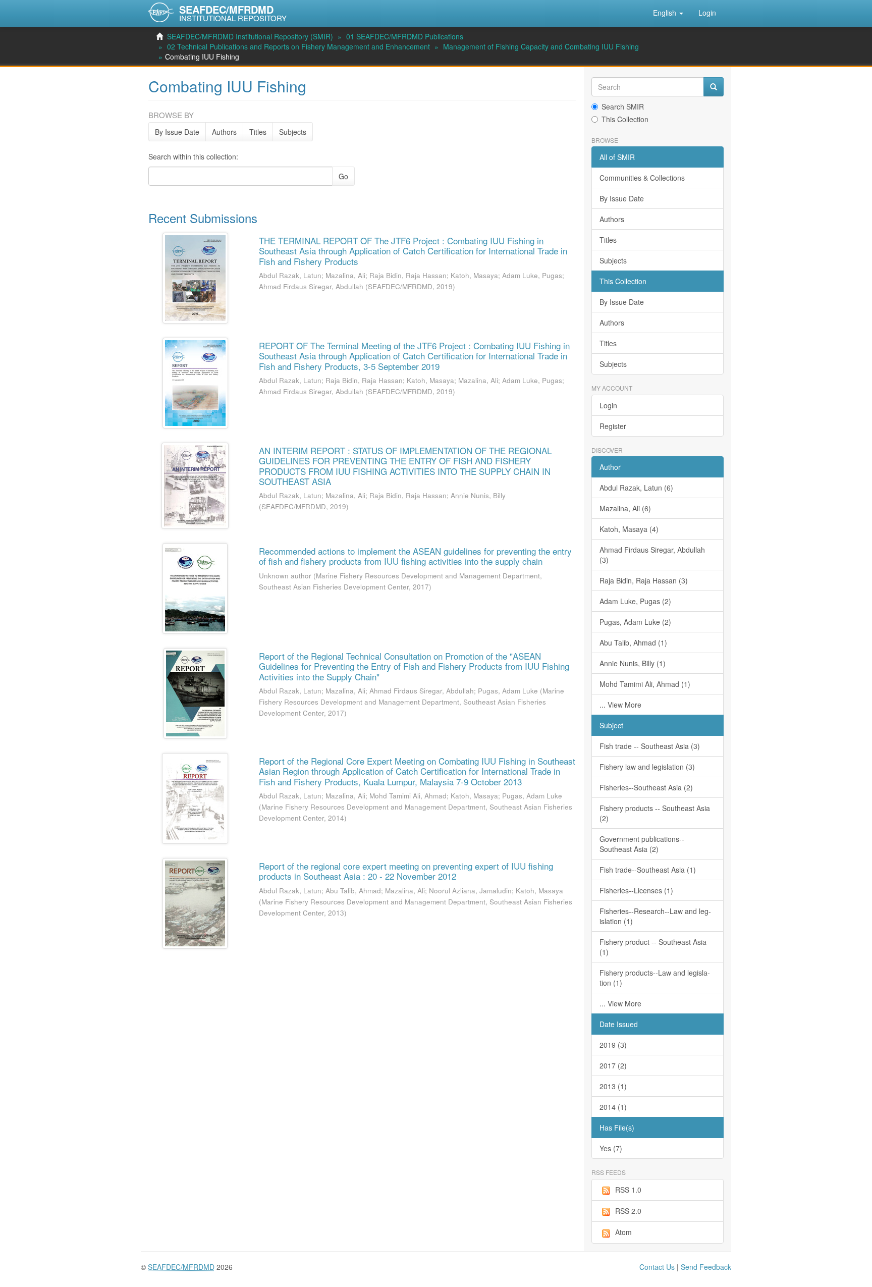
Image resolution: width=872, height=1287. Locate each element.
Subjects (292, 132)
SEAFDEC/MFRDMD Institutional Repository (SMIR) (250, 36)
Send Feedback (706, 1267)
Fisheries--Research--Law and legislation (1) (655, 916)
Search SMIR (623, 106)
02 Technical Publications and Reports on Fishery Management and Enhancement (298, 46)
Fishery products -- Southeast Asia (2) (655, 813)
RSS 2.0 (628, 1211)
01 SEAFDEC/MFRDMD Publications (404, 36)
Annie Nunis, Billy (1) (633, 663)
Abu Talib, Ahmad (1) (633, 642)
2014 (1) (613, 1107)
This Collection (625, 119)
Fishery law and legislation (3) (647, 767)
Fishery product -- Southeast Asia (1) (653, 947)
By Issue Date (177, 132)
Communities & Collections (642, 178)
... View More (620, 705)
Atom (623, 1232)
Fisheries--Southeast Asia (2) (646, 787)
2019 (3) (613, 1045)
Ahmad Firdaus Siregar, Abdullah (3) (652, 555)
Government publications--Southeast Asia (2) (642, 844)
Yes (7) (611, 1148)
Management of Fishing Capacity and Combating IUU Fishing (541, 46)
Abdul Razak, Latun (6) (636, 487)
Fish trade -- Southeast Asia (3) (650, 746)
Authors (224, 132)
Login (608, 405)
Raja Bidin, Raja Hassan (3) (644, 580)
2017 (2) (613, 1065)
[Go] (713, 86)
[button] (668, 12)
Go (343, 176)
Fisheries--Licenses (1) (636, 890)
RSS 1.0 (628, 1190)
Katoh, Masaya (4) (629, 529)
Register (613, 426)
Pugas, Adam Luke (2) (635, 622)
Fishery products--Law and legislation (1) (655, 978)
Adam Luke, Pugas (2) (635, 601)
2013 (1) (613, 1086)
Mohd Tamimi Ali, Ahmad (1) (645, 684)
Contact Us (657, 1267)
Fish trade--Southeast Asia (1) (648, 870)
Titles (257, 132)
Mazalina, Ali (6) (625, 508)
